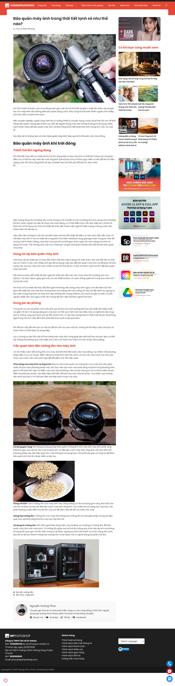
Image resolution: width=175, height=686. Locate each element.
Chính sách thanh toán (73, 646)
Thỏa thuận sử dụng (72, 640)
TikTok (66, 617)
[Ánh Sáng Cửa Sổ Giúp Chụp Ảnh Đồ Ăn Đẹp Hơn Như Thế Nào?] (140, 64)
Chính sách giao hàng (73, 652)
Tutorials (69, 5)
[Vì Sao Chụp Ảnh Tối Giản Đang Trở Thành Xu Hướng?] (148, 126)
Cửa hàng (56, 5)
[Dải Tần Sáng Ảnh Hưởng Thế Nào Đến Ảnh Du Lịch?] (148, 93)
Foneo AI (156, 5)
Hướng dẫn (28, 592)
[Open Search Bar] (166, 5)
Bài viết (111, 5)
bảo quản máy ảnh (57, 136)
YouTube (53, 617)
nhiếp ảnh (29, 595)
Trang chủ (41, 5)
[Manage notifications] (6, 680)
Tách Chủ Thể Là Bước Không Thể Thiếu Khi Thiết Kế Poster (128, 107)
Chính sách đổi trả (71, 655)
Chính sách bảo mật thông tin (77, 643)
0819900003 (16, 656)
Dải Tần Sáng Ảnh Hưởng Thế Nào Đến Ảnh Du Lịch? (147, 107)
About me (124, 5)
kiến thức (20, 595)
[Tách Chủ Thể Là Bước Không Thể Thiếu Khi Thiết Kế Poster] (128, 93)
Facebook (81, 617)
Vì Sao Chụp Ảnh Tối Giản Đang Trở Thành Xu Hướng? (147, 139)
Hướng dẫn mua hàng (73, 658)
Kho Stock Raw (140, 5)
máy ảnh (25, 111)
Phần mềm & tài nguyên (92, 5)
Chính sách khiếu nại (72, 649)
